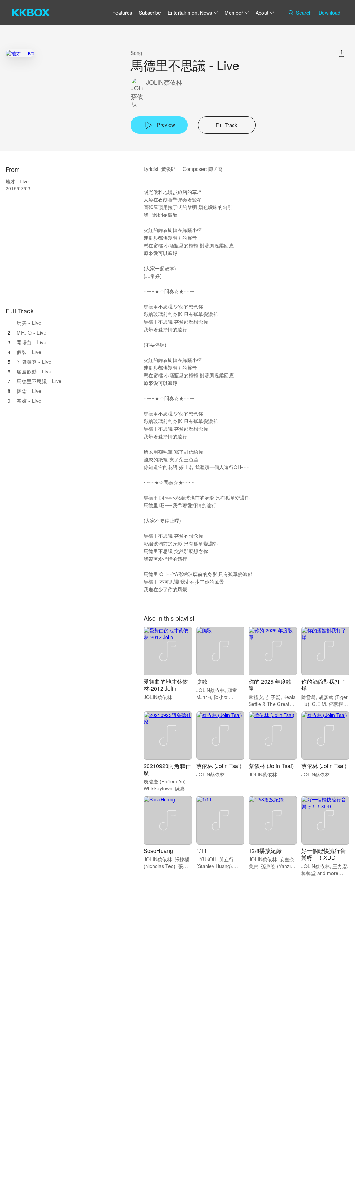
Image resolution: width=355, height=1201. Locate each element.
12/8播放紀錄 (265, 851)
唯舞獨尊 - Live (34, 361)
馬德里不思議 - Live (39, 381)
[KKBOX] (31, 12)
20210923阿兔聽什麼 (167, 769)
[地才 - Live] (20, 53)
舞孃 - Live (29, 400)
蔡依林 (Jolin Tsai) (218, 766)
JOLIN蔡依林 (164, 82)
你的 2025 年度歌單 (270, 684)
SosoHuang (158, 851)
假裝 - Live (29, 351)
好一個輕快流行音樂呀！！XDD (323, 854)
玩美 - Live (29, 322)
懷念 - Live (29, 390)
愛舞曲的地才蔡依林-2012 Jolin (166, 684)
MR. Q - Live (31, 332)
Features (122, 12)
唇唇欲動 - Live (34, 371)
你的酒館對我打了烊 (323, 684)
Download (329, 12)
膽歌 (201, 681)
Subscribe (150, 12)
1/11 (201, 851)
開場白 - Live (31, 342)
